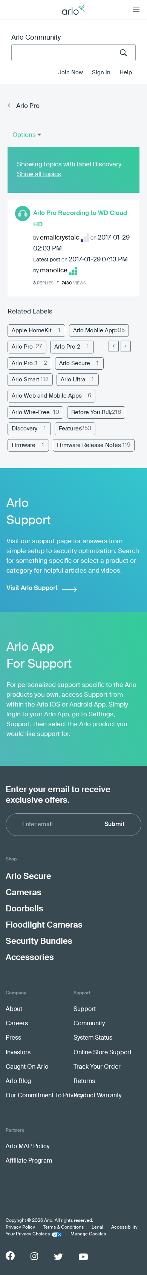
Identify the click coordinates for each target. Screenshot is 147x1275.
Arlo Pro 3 (25, 363)
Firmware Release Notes (89, 445)
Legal (97, 1227)
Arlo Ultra (73, 379)
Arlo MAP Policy (27, 1147)
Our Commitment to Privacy (44, 1096)
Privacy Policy (20, 1227)
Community (89, 1024)
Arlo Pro (28, 106)
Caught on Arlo (27, 1067)
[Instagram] (34, 1256)
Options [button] (24, 135)
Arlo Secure (74, 363)
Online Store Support (103, 1053)
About (14, 1009)
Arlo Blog (18, 1081)
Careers (17, 1024)
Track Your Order (97, 1067)
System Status (93, 1038)
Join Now (70, 72)
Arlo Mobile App (94, 330)
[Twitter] (58, 1256)
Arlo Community (36, 37)
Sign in (101, 72)
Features (70, 429)
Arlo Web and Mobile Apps (47, 396)
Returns (84, 1081)
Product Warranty (97, 1096)
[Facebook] (10, 1255)
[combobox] (73, 52)
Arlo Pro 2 (67, 347)
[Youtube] (83, 1256)
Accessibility (124, 1227)
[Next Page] (126, 346)
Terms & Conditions (63, 1227)
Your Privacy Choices (28, 1234)
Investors (18, 1053)
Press (13, 1038)
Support (85, 1009)
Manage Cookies (88, 1234)
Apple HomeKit (32, 330)
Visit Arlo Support (32, 588)
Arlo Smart (25, 379)
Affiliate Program (29, 1161)
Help (125, 72)
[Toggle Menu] (136, 9)
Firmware (23, 445)
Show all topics (39, 174)
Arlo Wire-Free (31, 412)
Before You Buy (91, 412)
